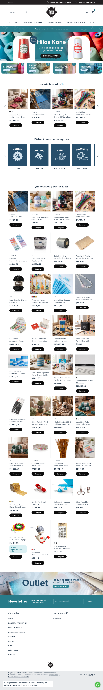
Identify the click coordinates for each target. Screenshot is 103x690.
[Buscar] (27, 12)
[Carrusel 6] (51, 46)
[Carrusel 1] (13, 68)
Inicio (16, 23)
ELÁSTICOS (13, 650)
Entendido (33, 685)
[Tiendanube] (87, 675)
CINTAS (11, 641)
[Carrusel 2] (39, 68)
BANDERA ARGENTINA (33, 23)
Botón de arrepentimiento (18, 677)
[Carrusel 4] (90, 68)
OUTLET (11, 655)
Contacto (11, 2)
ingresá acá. (53, 675)
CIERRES (11, 637)
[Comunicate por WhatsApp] (97, 684)
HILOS (11, 646)
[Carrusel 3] (64, 68)
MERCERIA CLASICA (76, 23)
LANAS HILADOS (55, 23)
